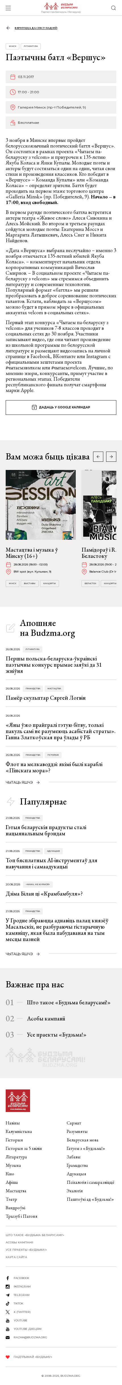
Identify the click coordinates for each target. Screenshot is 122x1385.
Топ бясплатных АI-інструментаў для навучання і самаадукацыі (51, 863)
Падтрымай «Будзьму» (33, 1357)
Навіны (13, 1123)
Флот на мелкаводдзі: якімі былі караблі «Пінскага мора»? (54, 767)
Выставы (29, 583)
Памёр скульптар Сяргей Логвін (46, 697)
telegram (22, 1295)
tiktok (18, 1303)
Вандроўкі (15, 1208)
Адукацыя (53, 851)
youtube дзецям (27, 1329)
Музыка (13, 1165)
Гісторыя (53, 755)
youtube (21, 1320)
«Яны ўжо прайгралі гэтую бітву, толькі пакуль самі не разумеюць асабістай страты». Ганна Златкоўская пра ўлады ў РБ (60, 731)
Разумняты (77, 1131)
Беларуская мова (82, 1140)
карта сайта (16, 1257)
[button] (111, 457)
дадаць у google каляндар (64, 407)
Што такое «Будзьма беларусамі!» (69, 1002)
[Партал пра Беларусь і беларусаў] (61, 8)
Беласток (90, 583)
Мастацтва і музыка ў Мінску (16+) (32, 553)
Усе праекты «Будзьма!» (57, 1034)
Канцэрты (49, 583)
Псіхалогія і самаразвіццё (90, 1182)
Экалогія (75, 1191)
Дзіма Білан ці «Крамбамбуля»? (44, 893)
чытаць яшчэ (19, 782)
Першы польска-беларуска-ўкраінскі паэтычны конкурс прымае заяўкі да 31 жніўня (54, 665)
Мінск (12, 46)
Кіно (10, 1174)
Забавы (74, 1157)
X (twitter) (22, 1312)
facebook (21, 1278)
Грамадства (33, 688)
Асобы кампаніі (46, 1018)
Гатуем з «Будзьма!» (86, 1148)
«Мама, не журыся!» (38, 884)
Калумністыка (19, 1131)
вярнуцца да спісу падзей (36, 28)
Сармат (74, 1123)
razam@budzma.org (30, 1337)
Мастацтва (54, 688)
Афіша (12, 1182)
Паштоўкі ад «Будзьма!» (90, 1199)
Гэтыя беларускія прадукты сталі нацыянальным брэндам (46, 830)
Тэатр (11, 1199)
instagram (22, 1286)
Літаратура (31, 46)
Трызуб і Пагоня (21, 1216)
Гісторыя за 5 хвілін (24, 1148)
